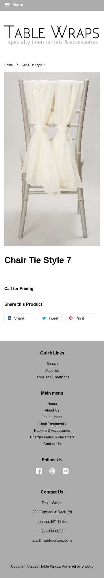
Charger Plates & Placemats (52, 437)
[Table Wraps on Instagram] (65, 472)
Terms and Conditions (52, 377)
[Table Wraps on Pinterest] (52, 472)
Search (52, 364)
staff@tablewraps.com (52, 540)
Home (8, 65)
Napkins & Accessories (52, 431)
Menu (17, 5)
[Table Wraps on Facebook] (39, 472)
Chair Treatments (52, 424)
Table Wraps (50, 566)
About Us (52, 410)
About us (52, 371)
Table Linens (52, 417)
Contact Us (52, 444)
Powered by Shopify (77, 566)
